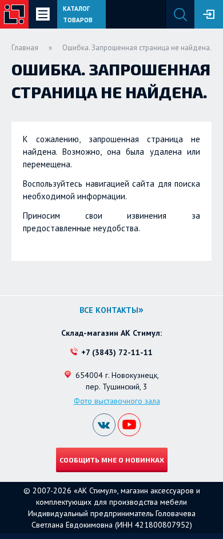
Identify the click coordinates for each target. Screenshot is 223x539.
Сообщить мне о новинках (111, 460)
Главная (24, 48)
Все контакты (108, 310)
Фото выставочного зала (117, 401)
